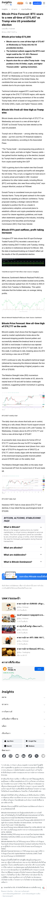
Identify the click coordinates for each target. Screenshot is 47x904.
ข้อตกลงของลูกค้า (8, 896)
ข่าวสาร (14, 9)
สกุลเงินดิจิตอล (26, 9)
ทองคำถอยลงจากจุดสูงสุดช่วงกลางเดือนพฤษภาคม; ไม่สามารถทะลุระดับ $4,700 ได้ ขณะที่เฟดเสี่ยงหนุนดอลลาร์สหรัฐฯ (31, 615)
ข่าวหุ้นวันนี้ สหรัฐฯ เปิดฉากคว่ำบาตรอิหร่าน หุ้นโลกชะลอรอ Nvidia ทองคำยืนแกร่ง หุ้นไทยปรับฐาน (30, 626)
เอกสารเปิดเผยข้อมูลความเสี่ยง (31, 894)
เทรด (39, 669)
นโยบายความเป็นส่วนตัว (21, 891)
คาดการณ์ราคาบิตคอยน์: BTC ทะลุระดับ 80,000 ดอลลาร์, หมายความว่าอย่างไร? (31, 649)
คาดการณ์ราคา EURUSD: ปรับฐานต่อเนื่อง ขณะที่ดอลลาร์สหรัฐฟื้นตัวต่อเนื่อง (31, 603)
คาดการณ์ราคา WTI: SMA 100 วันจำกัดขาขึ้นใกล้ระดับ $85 (31, 637)
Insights (5, 9)
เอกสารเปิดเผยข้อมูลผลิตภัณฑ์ (12, 894)
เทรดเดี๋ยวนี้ (37, 3)
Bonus (20, 3)
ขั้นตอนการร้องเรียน (7, 891)
